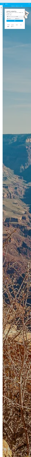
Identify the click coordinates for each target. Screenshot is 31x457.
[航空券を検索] (1, 6)
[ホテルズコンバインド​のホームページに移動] (5, 3)
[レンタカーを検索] (1, 9)
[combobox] (9, 14)
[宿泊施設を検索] (1, 8)
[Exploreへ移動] (1, 12)
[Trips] (1, 14)
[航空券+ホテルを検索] (1, 11)
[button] (1, 4)
